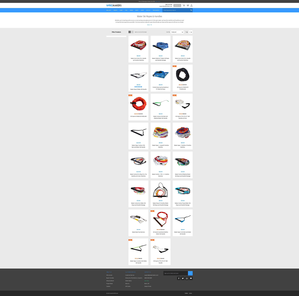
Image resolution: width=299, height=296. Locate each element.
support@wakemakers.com (165, 6)
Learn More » (158, 1)
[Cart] (183, 5)
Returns (127, 283)
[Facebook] (178, 278)
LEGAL (190, 293)
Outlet (148, 10)
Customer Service (129, 275)
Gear (142, 10)
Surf (121, 10)
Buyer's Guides (110, 278)
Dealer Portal (147, 286)
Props (115, 10)
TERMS (186, 293)
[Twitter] (183, 278)
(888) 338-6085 (168, 4)
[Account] (191, 5)
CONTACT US (177, 5)
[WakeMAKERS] (113, 5)
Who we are (109, 275)
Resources (156, 10)
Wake (131, 10)
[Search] (191, 10)
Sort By (168, 32)
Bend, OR (146, 283)
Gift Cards (127, 286)
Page (187, 32)
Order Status (128, 280)
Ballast (108, 10)
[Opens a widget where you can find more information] (6, 293)
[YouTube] (191, 278)
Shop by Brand (110, 280)
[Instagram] (187, 278)
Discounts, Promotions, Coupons (133, 278)
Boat (136, 10)
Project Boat (109, 283)
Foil (126, 10)
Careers (108, 286)
